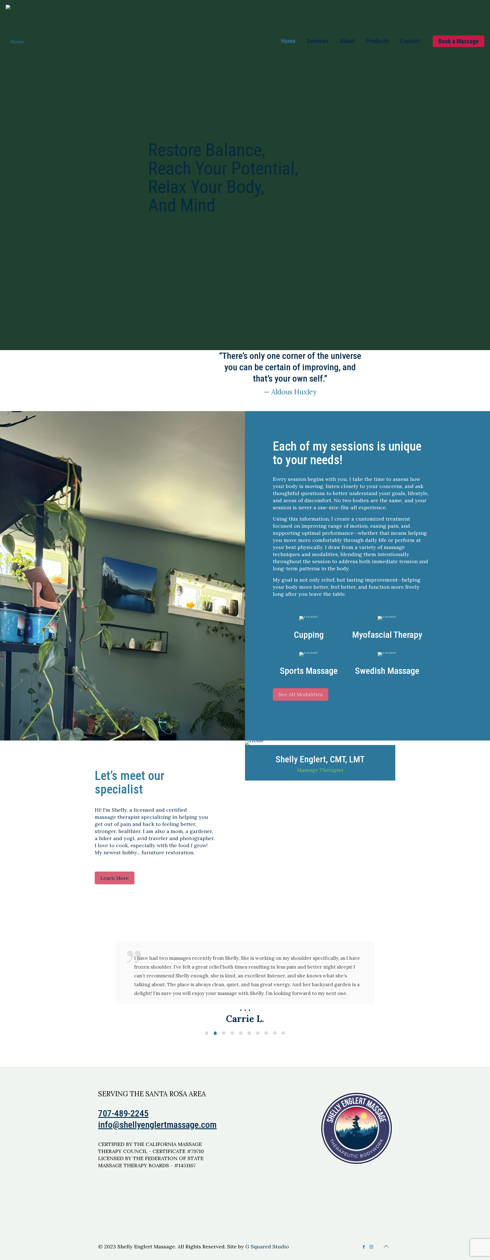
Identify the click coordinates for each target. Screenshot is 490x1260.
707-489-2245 (123, 1139)
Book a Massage (458, 41)
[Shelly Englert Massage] (15, 41)
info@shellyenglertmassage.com (157, 1151)
